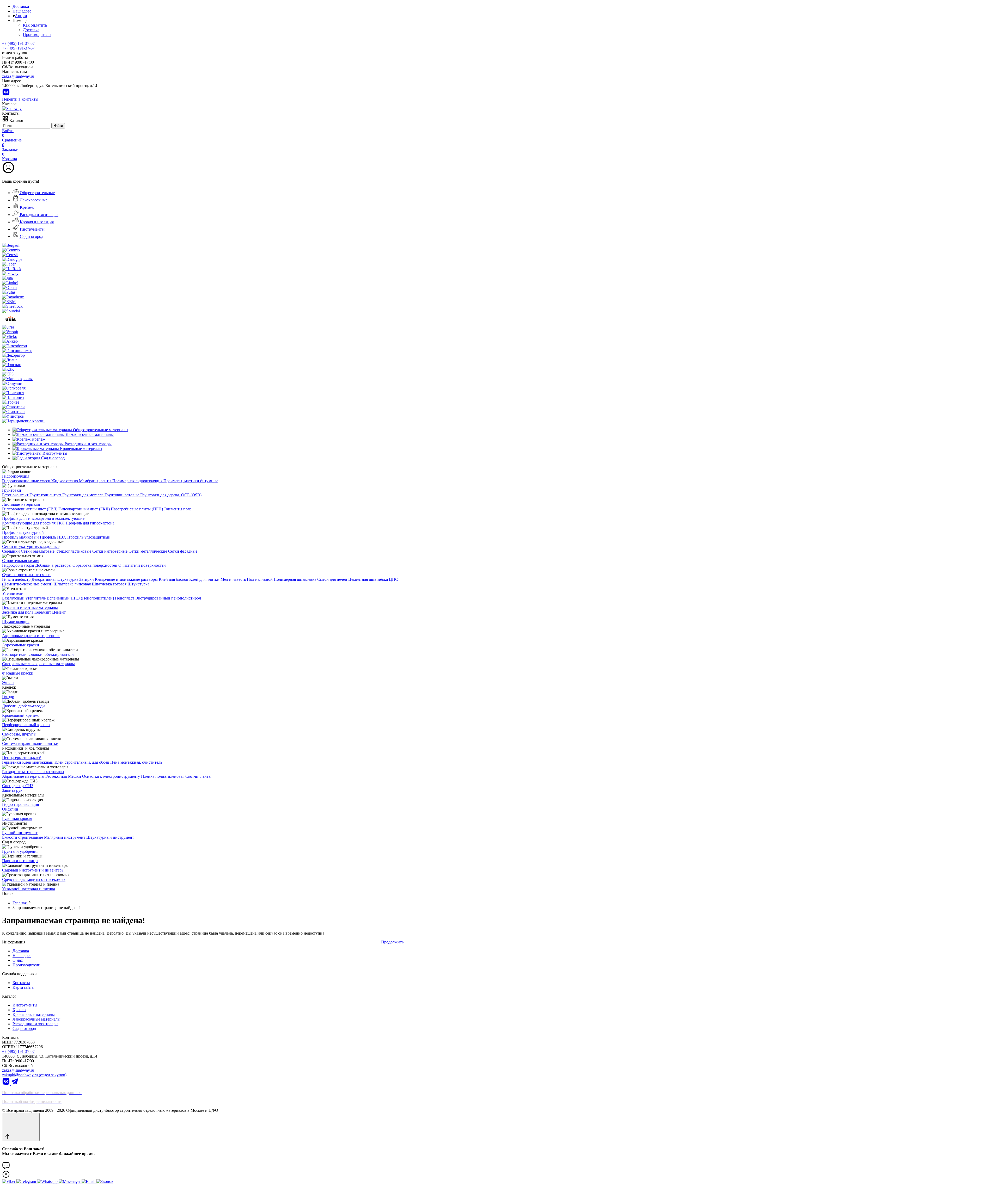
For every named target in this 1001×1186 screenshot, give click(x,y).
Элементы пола (178, 509)
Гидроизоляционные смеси (26, 481)
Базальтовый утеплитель (24, 598)
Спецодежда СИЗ (17, 785)
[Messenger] (70, 1181)
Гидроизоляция (15, 476)
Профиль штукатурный (23, 532)
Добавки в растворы (53, 565)
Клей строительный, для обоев (82, 762)
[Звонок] (104, 1181)
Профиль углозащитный (89, 537)
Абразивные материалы (23, 776)
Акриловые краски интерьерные (31, 635)
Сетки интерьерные (110, 551)
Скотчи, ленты (198, 776)
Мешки (75, 776)
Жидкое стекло (65, 481)
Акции (21, 16)
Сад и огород (31, 236)
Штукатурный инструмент (110, 837)
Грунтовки (11, 490)
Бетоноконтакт (15, 495)
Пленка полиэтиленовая (163, 776)
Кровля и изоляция (36, 222)
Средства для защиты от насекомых (33, 879)
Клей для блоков (174, 579)
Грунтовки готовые (122, 495)
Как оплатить (35, 25)
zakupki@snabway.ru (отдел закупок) (34, 1075)
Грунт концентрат (45, 495)
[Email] (89, 1181)
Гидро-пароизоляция (20, 804)
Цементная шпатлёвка (368, 579)
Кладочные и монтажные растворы (127, 579)
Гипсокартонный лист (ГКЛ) (84, 509)
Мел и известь (234, 579)
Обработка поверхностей (95, 565)
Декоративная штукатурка (55, 579)
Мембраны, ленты (95, 481)
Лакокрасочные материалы (36, 1019)
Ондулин (10, 809)
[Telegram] (15, 1084)
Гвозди (8, 696)
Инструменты (32, 229)
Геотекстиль (56, 776)
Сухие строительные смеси (26, 574)
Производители (37, 34)
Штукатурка (138, 584)
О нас (18, 960)
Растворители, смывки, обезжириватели (38, 654)
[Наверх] (21, 1127)
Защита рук (12, 790)
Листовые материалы (21, 504)
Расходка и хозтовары (38, 214)
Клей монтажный (38, 762)
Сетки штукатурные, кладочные (30, 546)
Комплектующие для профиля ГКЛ (34, 523)
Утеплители (12, 593)
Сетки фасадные (182, 551)
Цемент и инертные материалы (30, 607)
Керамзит (43, 612)
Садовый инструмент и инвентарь (32, 870)
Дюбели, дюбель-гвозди (23, 706)
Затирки (87, 579)
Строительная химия (20, 560)
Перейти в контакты (20, 99)
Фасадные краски (17, 673)
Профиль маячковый (21, 537)
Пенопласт (125, 598)
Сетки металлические (148, 551)
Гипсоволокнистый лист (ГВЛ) (30, 509)
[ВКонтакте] (6, 94)
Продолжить (392, 942)
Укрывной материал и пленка (28, 889)
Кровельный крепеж (20, 715)
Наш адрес (22, 11)
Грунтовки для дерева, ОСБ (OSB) (171, 495)
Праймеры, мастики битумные (190, 481)
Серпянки (11, 551)
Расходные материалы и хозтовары (33, 771)
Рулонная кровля (17, 818)
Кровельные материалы (34, 1014)
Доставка (21, 6)
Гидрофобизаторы (18, 565)
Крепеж (26, 207)
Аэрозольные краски (20, 645)
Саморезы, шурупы (19, 734)
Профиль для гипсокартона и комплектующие (43, 518)
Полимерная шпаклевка (295, 579)
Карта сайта (23, 987)
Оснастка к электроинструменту (111, 776)
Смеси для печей (332, 579)
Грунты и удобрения (20, 851)
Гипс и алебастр (17, 579)
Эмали (8, 682)
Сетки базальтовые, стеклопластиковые (56, 551)
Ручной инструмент (20, 832)
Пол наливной (260, 579)
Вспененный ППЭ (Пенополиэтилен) (81, 598)
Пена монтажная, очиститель (136, 762)
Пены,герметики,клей (21, 757)
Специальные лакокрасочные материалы (38, 664)
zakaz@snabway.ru (18, 76)
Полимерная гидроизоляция (137, 481)
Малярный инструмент (65, 837)
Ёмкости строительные (23, 837)
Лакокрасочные (33, 200)
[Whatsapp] (48, 1181)
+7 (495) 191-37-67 (18, 48)
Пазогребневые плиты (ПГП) (137, 509)
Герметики (12, 762)
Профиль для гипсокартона (90, 523)
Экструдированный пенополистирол (168, 598)
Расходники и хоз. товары (35, 1024)
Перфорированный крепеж (26, 724)
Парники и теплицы (20, 860)
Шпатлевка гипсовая (72, 584)
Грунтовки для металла (83, 495)
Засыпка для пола (18, 612)
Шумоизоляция (15, 621)
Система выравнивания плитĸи (30, 743)
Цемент (59, 612)
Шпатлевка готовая (109, 584)
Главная (20, 903)
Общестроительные (37, 192)
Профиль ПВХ (53, 537)
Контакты (21, 982)
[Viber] (9, 1181)
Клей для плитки (205, 579)
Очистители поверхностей (142, 565)
